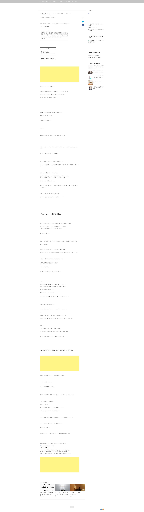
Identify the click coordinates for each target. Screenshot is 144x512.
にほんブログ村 (43, 447)
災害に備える (70, 1)
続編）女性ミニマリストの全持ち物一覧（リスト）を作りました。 (46, 494)
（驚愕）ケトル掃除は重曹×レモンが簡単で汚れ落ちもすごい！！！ (98, 87)
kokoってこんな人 (45, 1)
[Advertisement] (59, 74)
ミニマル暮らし (53, 1)
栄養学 (76, 1)
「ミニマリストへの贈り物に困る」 (45, 52)
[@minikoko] (101, 509)
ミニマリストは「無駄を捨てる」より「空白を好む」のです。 (61, 494)
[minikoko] (103, 509)
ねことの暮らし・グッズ (62, 1)
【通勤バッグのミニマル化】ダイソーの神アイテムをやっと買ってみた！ (98, 67)
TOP (40, 1)
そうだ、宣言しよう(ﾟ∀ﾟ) (44, 51)
